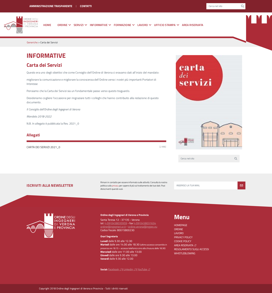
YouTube (142, 269)
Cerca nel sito (215, 6)
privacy (115, 185)
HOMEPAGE (180, 225)
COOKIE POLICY (182, 241)
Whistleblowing (184, 253)
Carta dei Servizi (44, 65)
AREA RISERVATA (192, 25)
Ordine (178, 229)
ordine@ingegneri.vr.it (113, 227)
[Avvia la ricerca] (243, 6)
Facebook (113, 269)
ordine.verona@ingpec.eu (142, 227)
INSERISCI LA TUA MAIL (188, 185)
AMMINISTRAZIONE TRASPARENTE (50, 6)
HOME (47, 25)
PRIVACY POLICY (183, 237)
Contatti (86, 6)
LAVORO (179, 233)
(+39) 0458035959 (116, 223)
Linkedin (128, 269)
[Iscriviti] (241, 185)
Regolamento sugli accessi (191, 249)
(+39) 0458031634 (145, 223)
